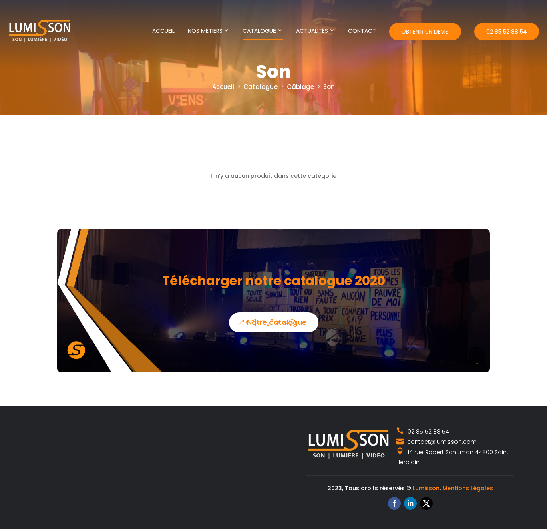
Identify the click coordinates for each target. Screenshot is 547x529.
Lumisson (426, 488)
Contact (362, 31)
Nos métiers (205, 31)
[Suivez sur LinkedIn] (410, 503)
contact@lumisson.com (441, 442)
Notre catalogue (276, 322)
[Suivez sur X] (426, 503)
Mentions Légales (467, 488)
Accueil (163, 31)
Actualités (312, 31)
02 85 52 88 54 (506, 32)
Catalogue (259, 31)
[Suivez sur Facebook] (394, 503)
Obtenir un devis (425, 32)
